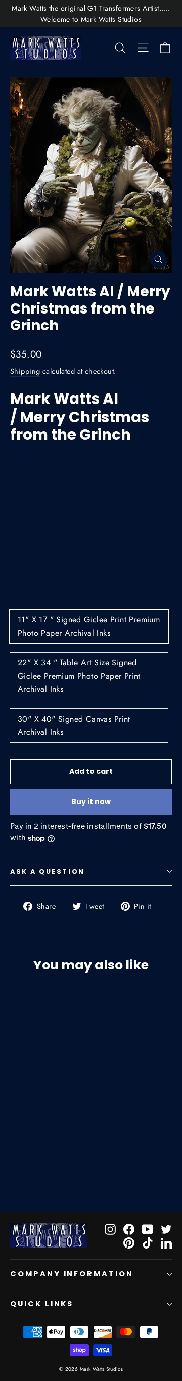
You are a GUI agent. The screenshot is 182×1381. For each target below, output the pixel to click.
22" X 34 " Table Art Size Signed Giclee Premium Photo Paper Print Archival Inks (79, 675)
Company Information (71, 1274)
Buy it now (91, 801)
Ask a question (47, 871)
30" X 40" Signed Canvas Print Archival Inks (74, 725)
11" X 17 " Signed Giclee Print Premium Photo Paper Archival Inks (89, 626)
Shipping (25, 371)
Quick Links (41, 1304)
